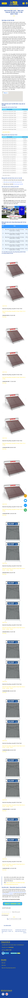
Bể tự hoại (4, 965)
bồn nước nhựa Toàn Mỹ (18, 184)
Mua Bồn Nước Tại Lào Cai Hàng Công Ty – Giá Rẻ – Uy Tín (7, 931)
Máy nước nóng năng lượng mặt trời (8, 967)
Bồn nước (3, 962)
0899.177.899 (8, 949)
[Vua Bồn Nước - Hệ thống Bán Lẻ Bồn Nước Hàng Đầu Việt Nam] (14, 3)
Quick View (4, 305)
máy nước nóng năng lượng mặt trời (16, 892)
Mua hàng (4, 316)
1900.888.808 (10, 947)
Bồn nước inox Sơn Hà (8, 182)
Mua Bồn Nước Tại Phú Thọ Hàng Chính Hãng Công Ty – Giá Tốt (20, 931)
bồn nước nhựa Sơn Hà (17, 182)
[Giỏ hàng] (27, 3)
